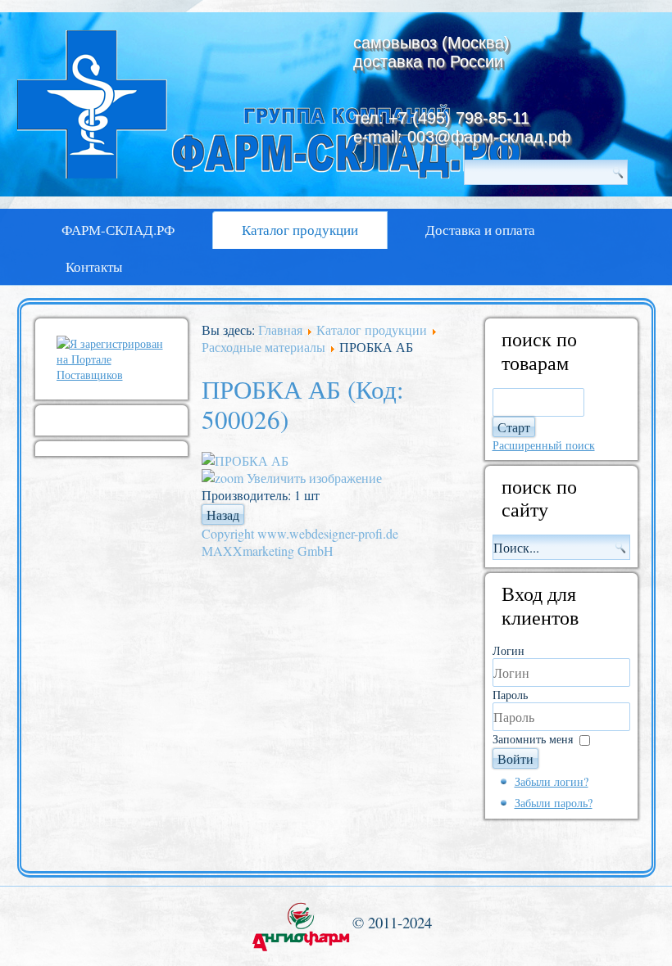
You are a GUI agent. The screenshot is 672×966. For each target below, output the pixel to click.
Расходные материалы (263, 346)
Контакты (94, 266)
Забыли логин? (551, 781)
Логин (508, 650)
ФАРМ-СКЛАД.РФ (118, 229)
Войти (515, 758)
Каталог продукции (300, 229)
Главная (280, 329)
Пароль (510, 694)
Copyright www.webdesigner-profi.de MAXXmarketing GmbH (300, 542)
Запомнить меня (533, 739)
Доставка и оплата (480, 229)
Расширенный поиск (544, 445)
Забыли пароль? (554, 802)
